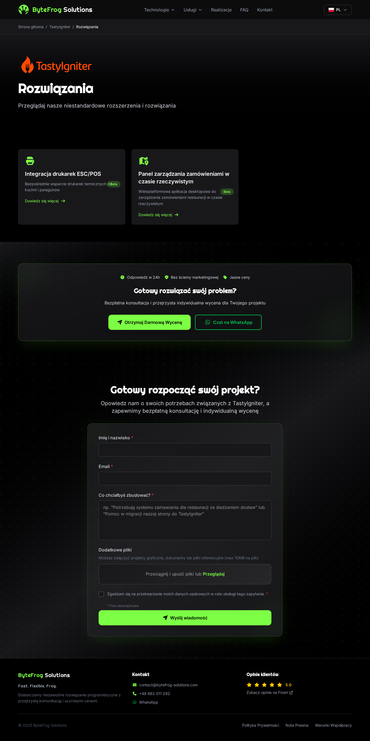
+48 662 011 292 (154, 693)
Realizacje (221, 9)
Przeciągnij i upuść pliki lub (185, 574)
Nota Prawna (297, 725)
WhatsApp (148, 702)
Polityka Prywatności (260, 725)
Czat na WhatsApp (232, 322)
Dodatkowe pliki (115, 549)
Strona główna (31, 26)
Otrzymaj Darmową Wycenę (153, 322)
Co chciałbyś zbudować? (126, 495)
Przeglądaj (214, 574)
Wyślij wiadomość (188, 617)
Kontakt (264, 9)
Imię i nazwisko (116, 437)
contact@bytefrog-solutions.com (168, 684)
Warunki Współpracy (333, 725)
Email (106, 466)
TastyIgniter (59, 26)
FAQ (244, 9)
